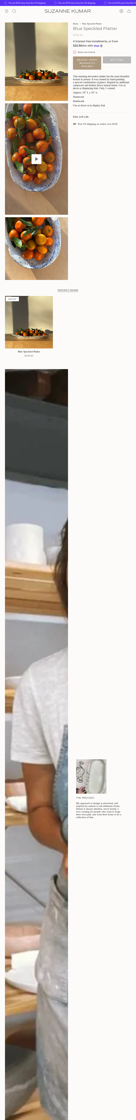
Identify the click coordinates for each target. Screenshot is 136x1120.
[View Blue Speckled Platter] (36, 159)
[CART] (129, 11)
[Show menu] (6, 11)
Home (75, 23)
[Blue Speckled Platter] (29, 322)
